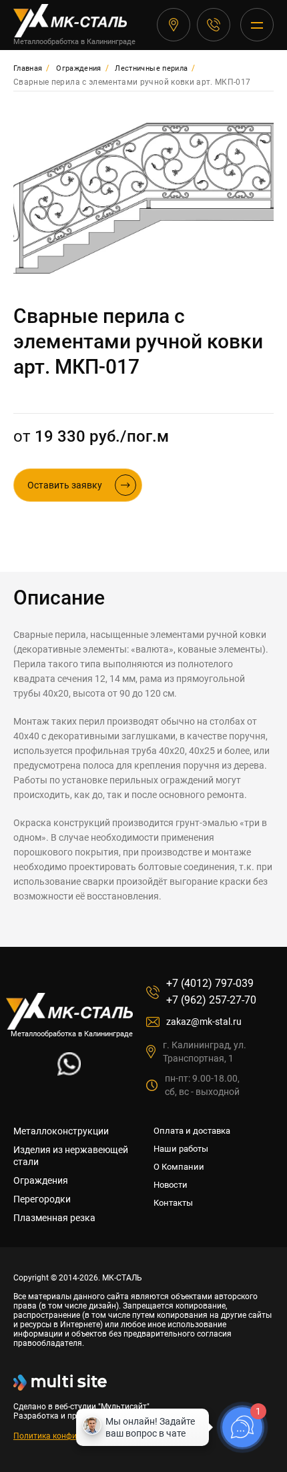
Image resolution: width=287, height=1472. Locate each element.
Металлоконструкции (61, 1131)
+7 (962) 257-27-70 (211, 1000)
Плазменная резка (54, 1217)
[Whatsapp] (69, 1072)
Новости (171, 1185)
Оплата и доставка (192, 1131)
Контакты (173, 1203)
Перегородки (42, 1199)
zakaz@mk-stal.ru (204, 1021)
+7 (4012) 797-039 (214, 25)
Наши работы (181, 1149)
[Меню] (257, 24)
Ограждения (40, 1180)
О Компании (179, 1167)
